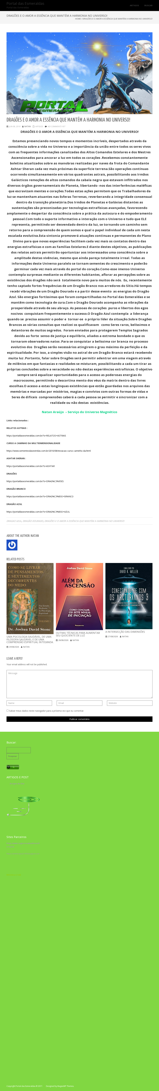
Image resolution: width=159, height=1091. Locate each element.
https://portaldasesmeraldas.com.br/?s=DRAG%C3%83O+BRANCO (40, 496)
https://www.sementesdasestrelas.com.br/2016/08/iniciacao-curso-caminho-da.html (49, 450)
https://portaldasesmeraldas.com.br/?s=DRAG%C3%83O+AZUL (38, 511)
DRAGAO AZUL (14, 521)
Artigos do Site (17, 783)
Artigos (39, 126)
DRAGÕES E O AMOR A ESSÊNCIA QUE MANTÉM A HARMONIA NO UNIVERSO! (84, 521)
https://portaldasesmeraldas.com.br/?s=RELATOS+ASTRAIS (36, 435)
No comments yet (56, 126)
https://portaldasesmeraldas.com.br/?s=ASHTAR (31, 466)
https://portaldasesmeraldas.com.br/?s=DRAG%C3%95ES (35, 481)
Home (78, 18)
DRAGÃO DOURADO (33, 521)
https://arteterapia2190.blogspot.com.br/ (25, 853)
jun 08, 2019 (14, 126)
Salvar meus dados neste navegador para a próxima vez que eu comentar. (46, 710)
